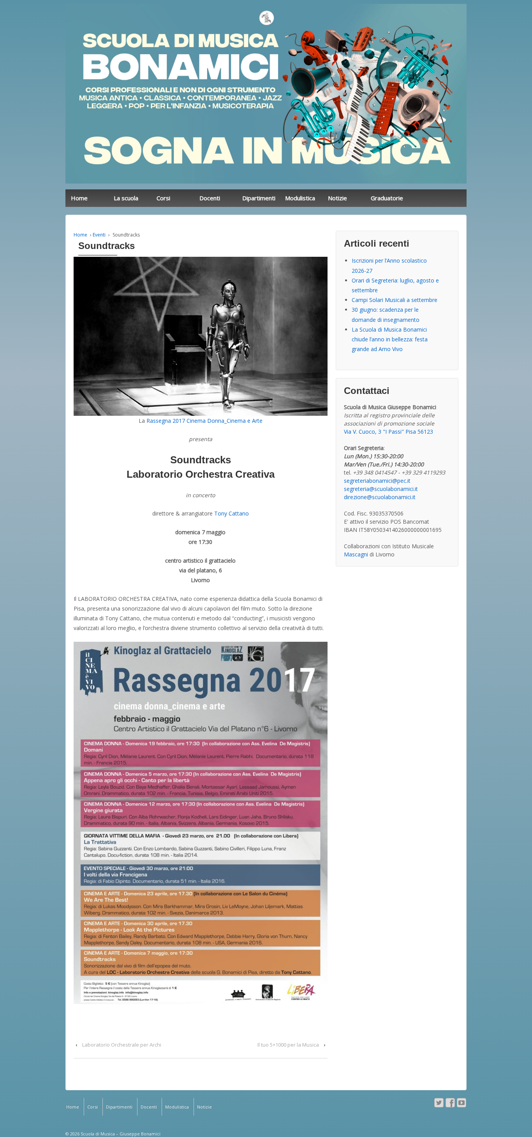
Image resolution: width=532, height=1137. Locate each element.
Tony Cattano (231, 513)
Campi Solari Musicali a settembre (394, 300)
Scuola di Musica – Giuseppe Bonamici (119, 1134)
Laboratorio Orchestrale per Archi (121, 1044)
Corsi (163, 198)
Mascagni (356, 554)
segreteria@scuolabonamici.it (381, 489)
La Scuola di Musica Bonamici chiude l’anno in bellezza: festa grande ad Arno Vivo (390, 339)
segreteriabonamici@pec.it (377, 480)
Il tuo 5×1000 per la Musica (288, 1044)
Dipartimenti (258, 198)
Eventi (99, 234)
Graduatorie (387, 198)
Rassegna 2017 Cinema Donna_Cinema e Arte (204, 420)
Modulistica (300, 198)
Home (79, 198)
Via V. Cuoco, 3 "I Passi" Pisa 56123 (388, 431)
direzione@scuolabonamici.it (380, 497)
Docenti (209, 198)
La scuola (126, 198)
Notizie (337, 198)
